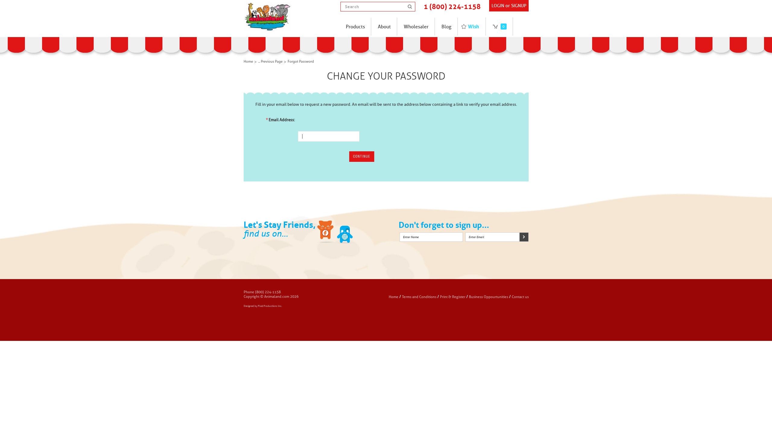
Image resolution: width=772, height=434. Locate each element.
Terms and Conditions (419, 296)
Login (498, 5)
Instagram (364, 233)
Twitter (345, 233)
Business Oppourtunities (488, 296)
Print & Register (452, 296)
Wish (473, 27)
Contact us (520, 296)
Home (248, 62)
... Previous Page (270, 62)
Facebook (326, 233)
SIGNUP (518, 5)
